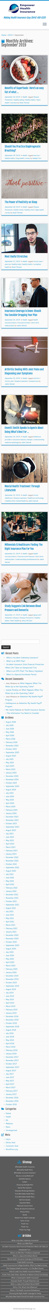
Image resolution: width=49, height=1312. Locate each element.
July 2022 (9, 874)
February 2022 (11, 888)
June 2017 (10, 1077)
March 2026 (10, 739)
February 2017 (11, 1091)
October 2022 (11, 864)
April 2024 (10, 803)
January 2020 (11, 972)
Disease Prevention (27, 618)
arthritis (36, 378)
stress (27, 158)
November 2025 (12, 745)
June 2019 (10, 996)
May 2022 (10, 881)
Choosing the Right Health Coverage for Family (25, 1293)
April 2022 (10, 884)
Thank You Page (24, 1230)
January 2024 (11, 813)
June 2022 (10, 877)
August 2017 (11, 1070)
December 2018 (12, 1016)
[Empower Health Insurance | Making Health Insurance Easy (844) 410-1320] (24, 8)
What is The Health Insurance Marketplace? (25, 1290)
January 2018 (11, 1053)
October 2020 (11, 942)
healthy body (16, 264)
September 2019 (12, 986)
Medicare (9, 1123)
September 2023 (12, 827)
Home (3, 35)
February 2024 (11, 810)
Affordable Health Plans (25, 1170)
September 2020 (12, 945)
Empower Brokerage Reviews (25, 1191)
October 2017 (11, 1064)
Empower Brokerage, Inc (27, 1309)
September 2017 (12, 1067)
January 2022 (11, 891)
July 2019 (9, 993)
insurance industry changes (23, 439)
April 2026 (10, 735)
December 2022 (12, 857)
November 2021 (12, 898)
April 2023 (10, 844)
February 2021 (11, 928)
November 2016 (12, 1101)
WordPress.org (12, 1149)
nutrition (13, 103)
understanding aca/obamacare (26, 559)
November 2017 (12, 1060)
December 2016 (12, 1097)
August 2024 (11, 789)
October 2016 (11, 1104)
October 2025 (11, 749)
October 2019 (11, 982)
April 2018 (10, 1043)
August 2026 (11, 722)
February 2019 (11, 1009)
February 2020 (11, 969)
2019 (10, 35)
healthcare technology (36, 498)
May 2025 (10, 762)
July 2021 (9, 911)
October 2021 (11, 901)
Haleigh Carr (36, 158)
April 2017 (10, 1084)
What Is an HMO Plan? (15, 661)
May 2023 (10, 840)
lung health (20, 158)
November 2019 (12, 979)
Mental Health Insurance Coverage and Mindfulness (25, 1259)
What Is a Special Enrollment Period (21, 674)
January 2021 (11, 932)
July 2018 (9, 1033)
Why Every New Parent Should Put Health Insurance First (25, 1296)
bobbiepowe (11, 703)
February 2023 (11, 850)
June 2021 (10, 915)
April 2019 (10, 1003)
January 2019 (11, 1013)
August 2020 (11, 949)
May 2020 (10, 959)
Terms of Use (24, 1221)
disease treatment (21, 381)
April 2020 (10, 962)
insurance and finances (26, 556)
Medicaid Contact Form (25, 1206)
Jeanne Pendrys (12, 690)
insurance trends (24, 323)
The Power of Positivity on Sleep (21, 202)
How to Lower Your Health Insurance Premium (25, 1271)
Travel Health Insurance (25, 1262)
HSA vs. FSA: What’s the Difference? (25, 1287)
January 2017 (11, 1094)
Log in (8, 1139)
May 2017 (10, 1081)
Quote (25, 1215)
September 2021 (12, 905)
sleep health (39, 210)
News (8, 1127)
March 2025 (10, 769)
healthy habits (30, 100)
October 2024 (11, 783)
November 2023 (12, 820)
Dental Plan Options (25, 1188)
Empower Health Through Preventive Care (25, 1281)
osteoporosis (34, 381)
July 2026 (9, 725)
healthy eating (19, 100)
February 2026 (11, 742)
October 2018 (11, 1023)
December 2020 (12, 935)
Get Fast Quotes (24, 1200)
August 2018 (11, 1030)
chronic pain (37, 261)
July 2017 (9, 1074)
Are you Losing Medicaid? (25, 1176)
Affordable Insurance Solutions (25, 1173)
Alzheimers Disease (12, 618)
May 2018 (10, 1040)
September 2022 (12, 867)
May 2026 (10, 732)
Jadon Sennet (22, 325)
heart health (14, 620)
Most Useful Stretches (16, 256)
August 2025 (11, 756)
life (7, 1120)
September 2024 (12, 786)
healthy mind (29, 210)
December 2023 (12, 817)
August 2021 (11, 908)
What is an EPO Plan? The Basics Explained (24, 671)
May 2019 (10, 999)
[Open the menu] (45, 24)
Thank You (24, 1224)
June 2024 (10, 796)
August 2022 (11, 871)
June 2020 (10, 955)
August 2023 (11, 830)
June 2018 (10, 1037)
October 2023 (11, 823)
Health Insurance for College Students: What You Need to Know (25, 1265)
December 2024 (12, 776)
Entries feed (10, 1142)
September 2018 (12, 1026)
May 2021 (10, 918)
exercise (36, 155)
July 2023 (9, 833)
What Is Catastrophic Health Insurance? (25, 1278)
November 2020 (12, 938)
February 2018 (11, 1050)
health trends (19, 210)
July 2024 (9, 793)
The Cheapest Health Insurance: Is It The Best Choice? (25, 1268)
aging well (37, 615)
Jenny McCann (27, 620)
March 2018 (10, 1047)
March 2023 (10, 847)
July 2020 (9, 952)
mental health (21, 501)
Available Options (25, 1179)
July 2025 (9, 759)
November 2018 (12, 1020)
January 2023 (11, 854)
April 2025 (10, 766)
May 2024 (10, 800)
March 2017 (10, 1087)
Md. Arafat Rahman (13, 710)
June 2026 (10, 729)
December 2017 (12, 1057)
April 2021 (10, 921)
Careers (24, 1182)
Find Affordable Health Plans (24, 1194)
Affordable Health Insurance (24, 1167)
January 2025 (11, 773)
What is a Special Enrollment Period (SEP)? (25, 1284)
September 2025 (12, 752)
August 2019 (11, 989)
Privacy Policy (24, 1212)
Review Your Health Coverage (25, 1218)
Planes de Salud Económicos (25, 1209)
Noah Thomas (24, 103)
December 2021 (12, 894)
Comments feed (12, 1146)
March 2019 (10, 1006)
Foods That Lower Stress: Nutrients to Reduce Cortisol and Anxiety (25, 1275)
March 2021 (10, 925)
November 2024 (12, 779)
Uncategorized (11, 1130)
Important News (24, 1203)
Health (25, 97)
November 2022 (12, 861)
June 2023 (10, 837)
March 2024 (10, 806)
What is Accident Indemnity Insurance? (22, 657)
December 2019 (12, 976)
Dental (8, 1113)
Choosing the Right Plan (24, 1185)
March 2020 (10, 965)
